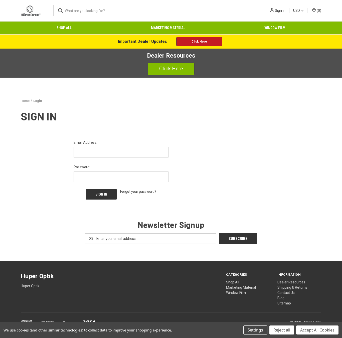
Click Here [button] (199, 41)
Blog (280, 298)
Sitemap (284, 303)
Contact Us (286, 293)
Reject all (281, 330)
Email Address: (85, 142)
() (318, 11)
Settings (255, 330)
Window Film (274, 28)
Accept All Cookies (317, 330)
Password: (82, 167)
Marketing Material (168, 28)
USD (297, 11)
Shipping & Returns (292, 287)
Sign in (280, 11)
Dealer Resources (291, 282)
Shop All (64, 28)
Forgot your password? (138, 192)
